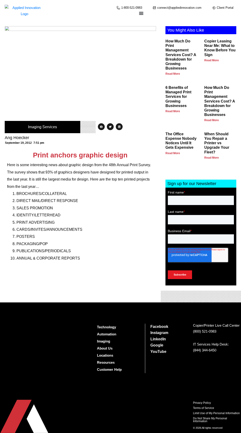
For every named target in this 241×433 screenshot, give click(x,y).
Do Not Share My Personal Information (210, 420)
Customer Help (109, 369)
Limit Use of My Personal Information (216, 413)
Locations (105, 355)
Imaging (103, 341)
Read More (172, 73)
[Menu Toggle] (141, 13)
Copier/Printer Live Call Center (216, 325)
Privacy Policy (202, 402)
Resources (106, 362)
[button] (101, 126)
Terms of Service (203, 408)
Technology (106, 327)
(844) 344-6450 (204, 350)
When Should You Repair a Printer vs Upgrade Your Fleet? (216, 143)
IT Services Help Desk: (211, 344)
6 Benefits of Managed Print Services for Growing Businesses (178, 97)
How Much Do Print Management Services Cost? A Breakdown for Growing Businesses (180, 54)
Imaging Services (42, 127)
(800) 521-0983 (204, 331)
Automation (106, 334)
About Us (104, 348)
